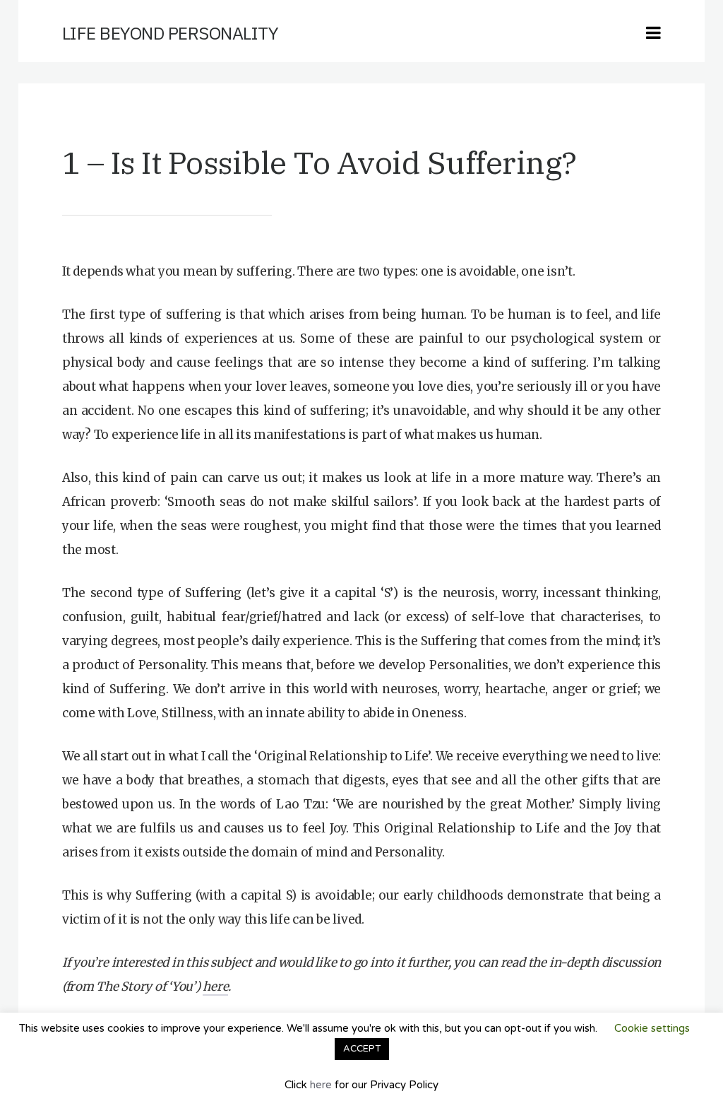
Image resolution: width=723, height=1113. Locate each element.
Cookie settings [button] (652, 1028)
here (215, 986)
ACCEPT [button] (362, 1048)
